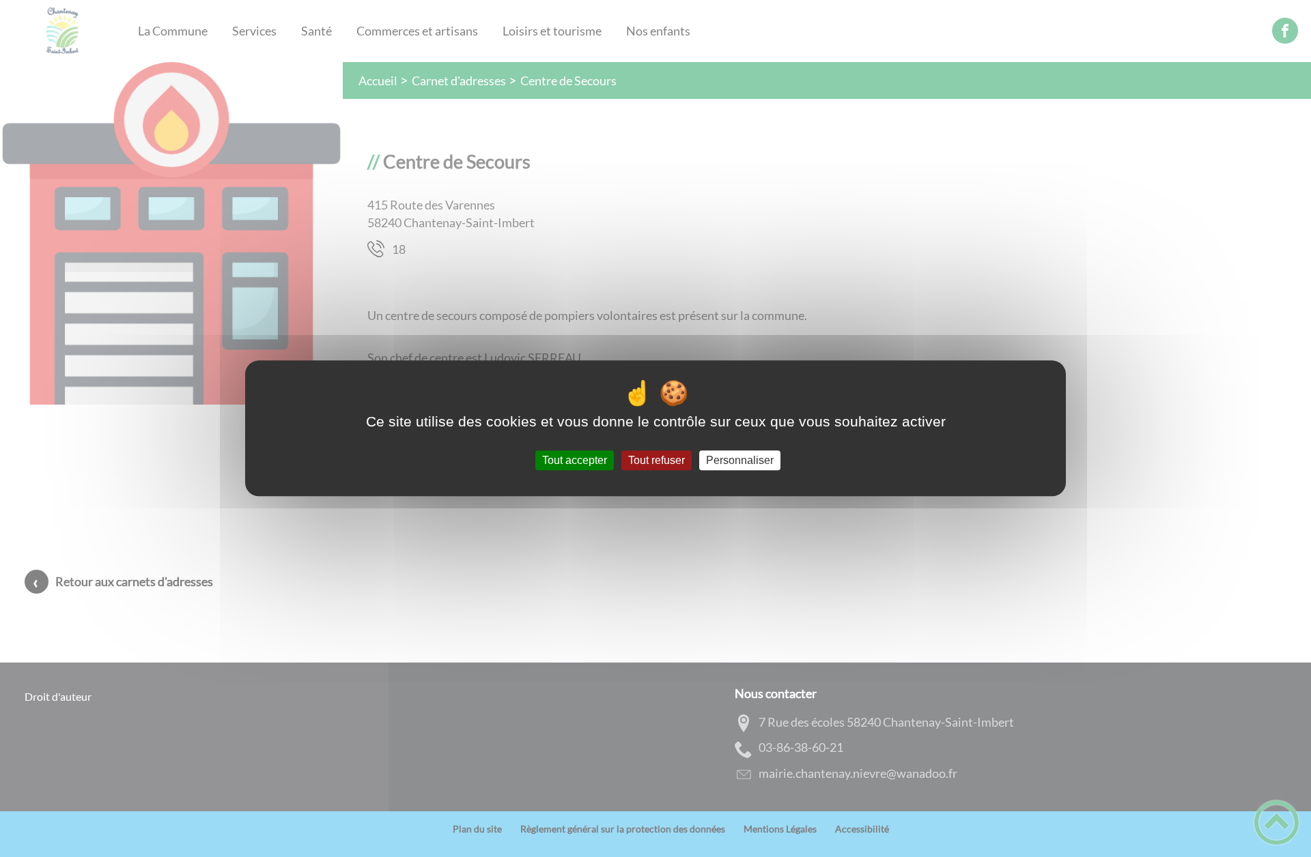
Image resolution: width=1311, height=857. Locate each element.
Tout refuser (656, 460)
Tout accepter (574, 460)
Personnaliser (740, 460)
